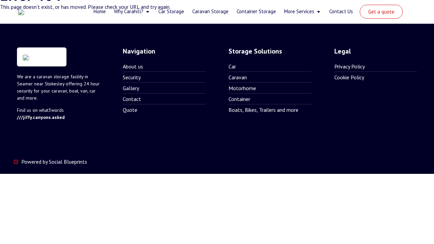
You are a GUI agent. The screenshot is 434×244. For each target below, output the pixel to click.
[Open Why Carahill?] (147, 12)
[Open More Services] (318, 12)
